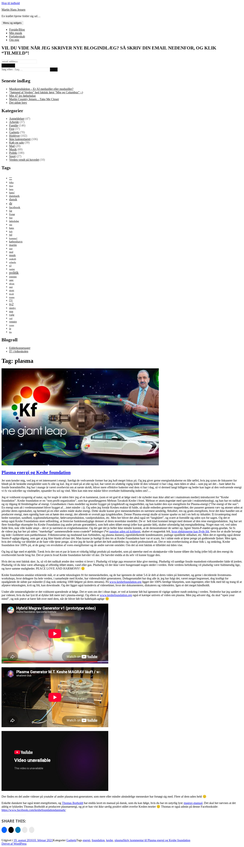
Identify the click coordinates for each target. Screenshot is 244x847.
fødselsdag (14, 221)
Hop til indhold (11, 3)
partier (12, 269)
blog (11, 186)
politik (14, 273)
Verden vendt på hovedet (24, 159)
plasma (119, 840)
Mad (12, 146)
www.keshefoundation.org (125, 581)
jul (10, 234)
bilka (11, 182)
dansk (13, 199)
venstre (13, 321)
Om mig (14, 39)
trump (11, 297)
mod (11, 252)
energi (86, 840)
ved (10, 318)
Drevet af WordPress (14, 843)
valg (11, 314)
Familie (13, 125)
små (11, 287)
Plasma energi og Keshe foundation (36, 472)
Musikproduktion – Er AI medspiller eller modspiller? (41, 89)
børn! (12, 192)
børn (11, 189)
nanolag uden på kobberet (124, 531)
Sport (12, 156)
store (11, 290)
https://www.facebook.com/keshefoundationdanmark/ (34, 810)
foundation (98, 840)
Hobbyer (14, 135)
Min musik (15, 33)
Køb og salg (16, 142)
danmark (14, 195)
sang (11, 280)
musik (12, 255)
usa (11, 311)
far (10, 210)
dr (10, 203)
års (10, 332)
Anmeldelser (16, 118)
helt (10, 231)
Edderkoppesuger (19, 348)
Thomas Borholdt (72, 803)
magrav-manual (193, 803)
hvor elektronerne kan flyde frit (190, 531)
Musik (13, 149)
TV (11, 300)
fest (10, 217)
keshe (109, 840)
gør (10, 225)
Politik (13, 152)
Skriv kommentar (156, 840)
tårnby (12, 308)
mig (11, 249)
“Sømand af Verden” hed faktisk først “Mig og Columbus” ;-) (46, 92)
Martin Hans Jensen (13, 9)
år (10, 328)
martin (13, 244)
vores (11, 325)
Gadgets (14, 132)
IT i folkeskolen (18, 351)
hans (11, 227)
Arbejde (14, 122)
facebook (14, 207)
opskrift (12, 259)
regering (13, 276)
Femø (12, 214)
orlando (12, 262)
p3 (10, 265)
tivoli (11, 294)
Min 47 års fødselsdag (22, 95)
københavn (15, 241)
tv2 (11, 304)
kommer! (13, 238)
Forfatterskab (17, 36)
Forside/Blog (17, 29)
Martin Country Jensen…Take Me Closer (34, 99)
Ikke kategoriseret (19, 139)
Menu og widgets (12, 22)
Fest (11, 128)
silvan (11, 284)
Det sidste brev (18, 102)
